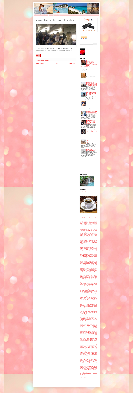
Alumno (84, 230)
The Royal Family (83, 358)
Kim (94, 296)
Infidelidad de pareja (93, 290)
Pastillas (88, 327)
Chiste (84, 249)
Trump (93, 361)
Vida (88, 367)
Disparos (81, 264)
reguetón (87, 338)
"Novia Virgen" (86, 218)
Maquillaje (91, 306)
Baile (94, 240)
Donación (92, 264)
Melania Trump (82, 312)
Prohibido (95, 334)
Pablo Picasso (83, 324)
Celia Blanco (90, 247)
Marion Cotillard (94, 307)
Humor (51, 14)
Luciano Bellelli (89, 304)
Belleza (87, 241)
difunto (81, 263)
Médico (96, 310)
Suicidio (86, 355)
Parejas (95, 326)
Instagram (95, 291)
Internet (85, 292)
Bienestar (95, 241)
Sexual (96, 351)
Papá (84, 325)
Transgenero (82, 360)
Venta (88, 366)
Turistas (95, 361)
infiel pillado (84, 291)
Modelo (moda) (94, 313)
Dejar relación (85, 256)
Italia (88, 292)
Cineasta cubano (91, 249)
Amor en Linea (86, 233)
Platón (90, 331)
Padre (88, 324)
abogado (81, 224)
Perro (89, 330)
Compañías (88, 250)
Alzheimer (87, 230)
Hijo (88, 284)
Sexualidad (81, 352)
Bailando (91, 240)
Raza (86, 337)
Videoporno (81, 368)
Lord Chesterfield (86, 303)
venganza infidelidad (83, 366)
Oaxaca (92, 321)
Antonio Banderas (92, 236)
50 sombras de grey (92, 222)
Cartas (93, 246)
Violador (86, 369)
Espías (90, 271)
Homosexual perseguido (92, 286)
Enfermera (95, 269)
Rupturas (92, 342)
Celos (93, 247)
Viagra (83, 367)
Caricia (91, 246)
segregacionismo (91, 346)
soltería (81, 354)
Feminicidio (85, 277)
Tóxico (81, 359)
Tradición (87, 359)
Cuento (93, 254)
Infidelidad (86, 290)
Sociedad (92, 353)
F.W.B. (84, 275)
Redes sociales (82, 338)
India (81, 290)
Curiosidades (84, 255)
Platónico (93, 331)
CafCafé (90, 243)
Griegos (95, 282)
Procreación (91, 334)
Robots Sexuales (87, 341)
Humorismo (86, 289)
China (81, 249)
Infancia (83, 290)
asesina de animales (93, 237)
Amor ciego (81, 233)
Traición (95, 359)
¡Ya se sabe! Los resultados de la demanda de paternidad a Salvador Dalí (91, 130)
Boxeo (93, 242)
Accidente (87, 225)
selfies (81, 347)
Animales (95, 235)
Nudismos (84, 321)
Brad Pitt (95, 242)
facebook (95, 275)
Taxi (95, 355)
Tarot (91, 355)
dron (89, 265)
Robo (80, 341)
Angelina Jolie (82, 235)
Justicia (84, 296)
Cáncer (81, 246)
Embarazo (88, 268)
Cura (80, 255)
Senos (83, 347)
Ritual (96, 340)
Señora (96, 347)
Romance (91, 341)
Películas (57, 14)
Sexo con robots (88, 348)
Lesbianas (83, 300)
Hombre (89, 285)
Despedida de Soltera (87, 261)
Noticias (45, 14)
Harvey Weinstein (94, 283)
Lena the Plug (85, 299)
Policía (89, 332)
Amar (93, 230)
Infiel (80, 291)
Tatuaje (93, 355)
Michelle (93, 312)
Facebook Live (82, 276)
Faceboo (91, 275)
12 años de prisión (85, 222)
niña (96, 319)
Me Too (87, 310)
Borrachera (89, 242)
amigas (96, 230)
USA (96, 363)
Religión (81, 339)
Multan (88, 318)
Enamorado (82, 269)
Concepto (92, 250)
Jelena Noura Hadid (83, 293)
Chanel (94, 248)
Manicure (87, 306)
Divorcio (84, 264)
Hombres (81, 286)
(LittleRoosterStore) (93, 218)
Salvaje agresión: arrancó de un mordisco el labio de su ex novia (91, 93)
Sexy (84, 352)
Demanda (95, 256)
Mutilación (81, 319)
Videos (85, 368)
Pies (96, 330)
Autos (81, 240)
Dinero (84, 263)
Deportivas (88, 257)
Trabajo (84, 359)
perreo (87, 330)
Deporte (84, 257)
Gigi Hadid (81, 282)
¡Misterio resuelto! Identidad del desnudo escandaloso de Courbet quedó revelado (91, 112)
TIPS (87, 358)
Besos (90, 241)
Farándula (92, 276)
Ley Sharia (88, 300)
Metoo (87, 312)
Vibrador (86, 367)
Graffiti (93, 282)
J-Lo (90, 292)
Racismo (83, 337)
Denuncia (81, 257)
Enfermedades (90, 269)
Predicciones (90, 333)
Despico (93, 261)
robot (82, 341)
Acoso (91, 225)
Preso (85, 334)
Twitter (84, 362)
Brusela (87, 243)
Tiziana (91, 358)
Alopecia (81, 230)
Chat (96, 248)
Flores (81, 279)
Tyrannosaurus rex (92, 362)
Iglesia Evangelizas (94, 289)
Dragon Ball (84, 265)
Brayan (83, 243)
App (96, 236)
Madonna (87, 305)
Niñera (83, 320)
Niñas (81, 320)
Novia (96, 320)
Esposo (83, 272)
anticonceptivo (82, 236)
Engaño (81, 270)
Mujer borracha (91, 317)
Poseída (92, 332)
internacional (82, 292)
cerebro (96, 247)
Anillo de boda (89, 235)
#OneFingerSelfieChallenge (84, 221)
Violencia (90, 369)
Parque (81, 327)
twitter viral (87, 362)
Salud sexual (87, 344)
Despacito (81, 261)
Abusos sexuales (83, 225)
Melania (95, 311)
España (87, 271)
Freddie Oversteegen (93, 279)
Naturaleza (90, 319)
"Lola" (81, 218)
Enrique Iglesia (91, 270)
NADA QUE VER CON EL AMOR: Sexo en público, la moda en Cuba (91, 102)
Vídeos (88, 368)
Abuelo (84, 224)
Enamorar (85, 269)
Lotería (90, 303)
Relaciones (92, 338)
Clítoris (83, 250)
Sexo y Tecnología (83, 351)
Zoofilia (86, 373)
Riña (94, 340)
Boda (84, 242)
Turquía (81, 362)
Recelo (91, 337)
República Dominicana (87, 339)
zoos (96, 373)
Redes (96, 337)
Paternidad (92, 327)
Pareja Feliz (84, 326)
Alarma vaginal (90, 229)
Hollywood (86, 285)
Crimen (88, 254)
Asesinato (81, 239)
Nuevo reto (89, 321)
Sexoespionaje (89, 351)
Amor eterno (92, 233)
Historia (96, 284)
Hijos (90, 284)
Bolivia (86, 242)
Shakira (86, 352)
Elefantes (83, 268)
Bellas (85, 241)
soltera (96, 353)
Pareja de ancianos (91, 325)
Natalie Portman (86, 319)
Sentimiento (92, 347)
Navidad (94, 319)
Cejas (87, 247)
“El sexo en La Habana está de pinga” (90, 217)
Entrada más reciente (40, 63)
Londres (81, 303)
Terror (96, 356)
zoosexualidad (82, 374)
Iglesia (89, 289)
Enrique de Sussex (86, 270)
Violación (83, 369)
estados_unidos (88, 272)
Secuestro (81, 346)
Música (96, 318)
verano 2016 (91, 366)
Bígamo (81, 242)
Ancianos (95, 234)
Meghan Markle (91, 311)
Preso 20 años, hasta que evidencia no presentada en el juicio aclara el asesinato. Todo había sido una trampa (91, 84)
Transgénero (87, 360)
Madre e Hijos (94, 305)
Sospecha (88, 354)
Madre (90, 305)
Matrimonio (94, 309)
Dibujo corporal (86, 262)
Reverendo (91, 340)
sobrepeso (88, 353)
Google (84, 282)
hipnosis (92, 284)
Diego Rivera (91, 262)
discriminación (87, 263)
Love (85, 304)
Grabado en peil (89, 282)
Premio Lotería (94, 333)
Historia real (82, 285)
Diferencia (95, 262)
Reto (88, 340)
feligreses (81, 277)
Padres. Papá (94, 324)
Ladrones (95, 298)
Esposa (93, 271)
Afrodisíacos (82, 229)
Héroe (81, 284)
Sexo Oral (91, 349)
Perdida (81, 330)
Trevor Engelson (87, 361)
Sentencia (88, 347)
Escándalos (84, 271)
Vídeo (91, 367)
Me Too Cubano (91, 310)
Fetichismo (87, 278)
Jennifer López (94, 293)
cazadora (83, 247)
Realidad (88, 337)
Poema (81, 332)
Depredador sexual (89, 258)
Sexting (93, 351)
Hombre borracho (94, 285)
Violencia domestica (86, 370)
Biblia (92, 241)
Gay (93, 281)
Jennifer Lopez (89, 293)
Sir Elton (84, 353)
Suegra (84, 355)
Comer (85, 250)
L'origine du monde (87, 297)
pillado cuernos (82, 331)
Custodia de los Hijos (91, 255)
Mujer (87, 317)
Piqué (88, 331)
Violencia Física (92, 370)
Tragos (91, 359)
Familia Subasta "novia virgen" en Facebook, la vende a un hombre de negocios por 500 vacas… (91, 141)
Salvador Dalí (92, 344)
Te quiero (83, 356)
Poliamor (86, 332)
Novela (93, 320)
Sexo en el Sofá (94, 348)
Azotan (88, 240)
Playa (96, 331)
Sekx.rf (96, 346)
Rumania (88, 342)
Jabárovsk (93, 292)
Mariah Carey (87, 307)
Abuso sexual (94, 224)
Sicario (92, 352)
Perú (94, 330)
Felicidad (95, 276)
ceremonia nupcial (83, 248)
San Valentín (85, 345)
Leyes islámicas (92, 300)
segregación (86, 346)
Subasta (81, 355)
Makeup (84, 306)
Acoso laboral (94, 225)
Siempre (94, 352)
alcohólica (95, 229)
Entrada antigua (72, 63)
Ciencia (86, 249)
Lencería (89, 299)
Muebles (81, 317)
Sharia (89, 352)
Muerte (84, 317)
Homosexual (85, 286)
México (90, 312)
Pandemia (81, 325)
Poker (83, 332)
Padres (90, 324)
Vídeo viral (95, 367)
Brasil (81, 243)
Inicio (57, 63)
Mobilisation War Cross (84, 313)
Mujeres (84, 318)
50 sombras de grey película (92, 223)
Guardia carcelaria (83, 283)
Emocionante (92, 268)
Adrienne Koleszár (85, 228)
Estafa (93, 272)
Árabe (81, 237)
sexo (84, 348)
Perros (92, 330)
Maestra (81, 306)
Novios (81, 321)
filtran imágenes (91, 278)
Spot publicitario (94, 354)
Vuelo (48, 60)
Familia (86, 276)
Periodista (84, 330)
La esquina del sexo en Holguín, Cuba (90, 73)
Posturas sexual (84, 333)
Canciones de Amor (65, 14)
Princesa (87, 334)
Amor (95, 232)
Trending (90, 360)
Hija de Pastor (84, 284)
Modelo (90, 313)
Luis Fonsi (93, 304)
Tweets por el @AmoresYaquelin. (86, 191)
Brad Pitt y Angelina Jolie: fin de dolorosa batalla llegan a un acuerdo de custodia (91, 122)
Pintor (86, 331)
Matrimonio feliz (82, 310)
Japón (96, 292)
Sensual (85, 347)
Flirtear (96, 278)
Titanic (89, 358)
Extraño (81, 275)
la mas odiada (90, 298)
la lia (86, 298)
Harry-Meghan (88, 283)
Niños (87, 320)
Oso (80, 324)
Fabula (87, 275)
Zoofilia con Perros (91, 373)
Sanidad (90, 345)
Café (93, 243)
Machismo (83, 305)
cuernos (95, 254)
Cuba (91, 254)
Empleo (95, 268)
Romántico (95, 341)
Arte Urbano (86, 237)
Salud (84, 344)
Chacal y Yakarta (89, 248)
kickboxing (91, 296)
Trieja (91, 361)
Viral (96, 370)
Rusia (96, 342)
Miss (96, 312)
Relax (96, 338)
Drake (87, 265)
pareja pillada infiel (90, 326)
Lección (81, 299)
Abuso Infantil (90, 224)
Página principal (38, 14)
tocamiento (95, 358)
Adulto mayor (94, 228)
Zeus (84, 373)
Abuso (86, 224)
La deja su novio (93, 297)
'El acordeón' (82, 217)
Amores (85, 234)
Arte (83, 237)
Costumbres (85, 254)
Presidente (81, 334)
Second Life (94, 345)
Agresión (85, 229)
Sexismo (81, 348)
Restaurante (85, 340)
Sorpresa (84, 354)
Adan (80, 228)
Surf (89, 355)
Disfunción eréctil (94, 263)
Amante (90, 230)
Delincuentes (91, 256)
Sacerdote (81, 344)
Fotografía (84, 279)
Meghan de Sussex (83, 311)
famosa (89, 276)
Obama (95, 321)
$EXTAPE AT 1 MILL (92, 221)
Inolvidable (88, 291)
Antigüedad (87, 236)
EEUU (43, 60)
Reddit (93, 337)
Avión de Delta (39, 60)
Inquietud (91, 291)
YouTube (81, 373)
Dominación (89, 264)
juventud (87, 296)
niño (85, 320)
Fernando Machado (90, 277)
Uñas (94, 363)
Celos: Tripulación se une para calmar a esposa (91, 150)
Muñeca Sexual (91, 318)
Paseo (83, 327)
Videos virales (91, 368)
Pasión (86, 327)
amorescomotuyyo (90, 234)
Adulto (90, 228)
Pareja (46, 60)
